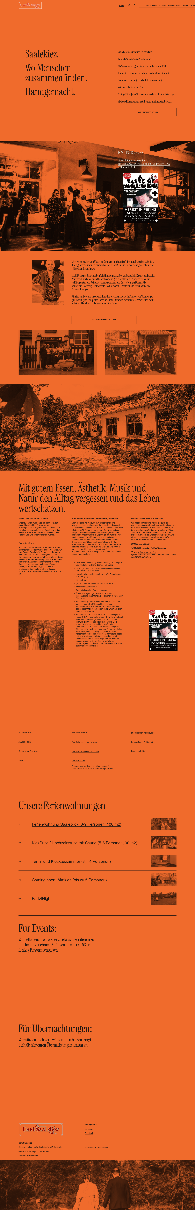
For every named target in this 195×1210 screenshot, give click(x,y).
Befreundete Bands (139, 751)
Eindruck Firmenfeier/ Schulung (85, 751)
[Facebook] (134, 5)
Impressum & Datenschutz (96, 1147)
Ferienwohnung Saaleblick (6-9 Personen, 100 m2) (76, 824)
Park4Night (41, 898)
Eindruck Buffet (78, 760)
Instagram (89, 1128)
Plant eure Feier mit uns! (147, 112)
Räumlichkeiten (25, 732)
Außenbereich (25, 741)
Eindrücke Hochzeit (80, 732)
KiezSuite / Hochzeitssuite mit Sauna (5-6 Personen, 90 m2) (84, 842)
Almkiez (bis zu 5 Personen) (82, 879)
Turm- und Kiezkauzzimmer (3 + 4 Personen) (71, 861)
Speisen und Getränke (28, 751)
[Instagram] (129, 5)
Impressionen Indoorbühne (142, 732)
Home (121, 5)
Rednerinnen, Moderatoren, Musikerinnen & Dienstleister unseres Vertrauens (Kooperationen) (93, 767)
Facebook (89, 1133)
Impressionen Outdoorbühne (143, 742)
